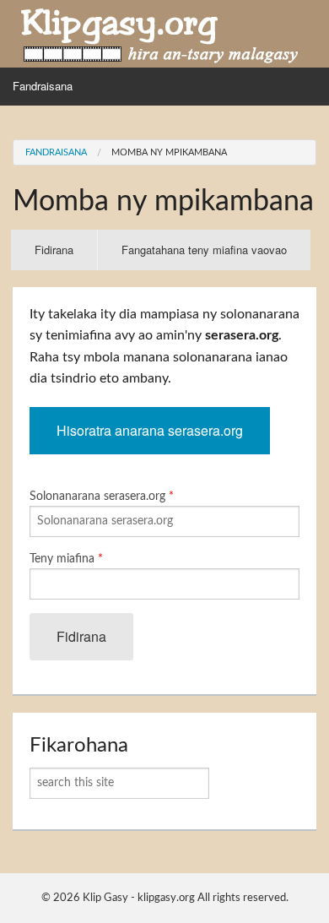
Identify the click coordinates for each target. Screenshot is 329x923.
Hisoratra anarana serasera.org (150, 430)
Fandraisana (43, 86)
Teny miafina (66, 559)
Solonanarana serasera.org (102, 496)
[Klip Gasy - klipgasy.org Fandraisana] (160, 33)
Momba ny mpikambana (169, 152)
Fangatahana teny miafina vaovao (204, 250)
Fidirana (66, 256)
